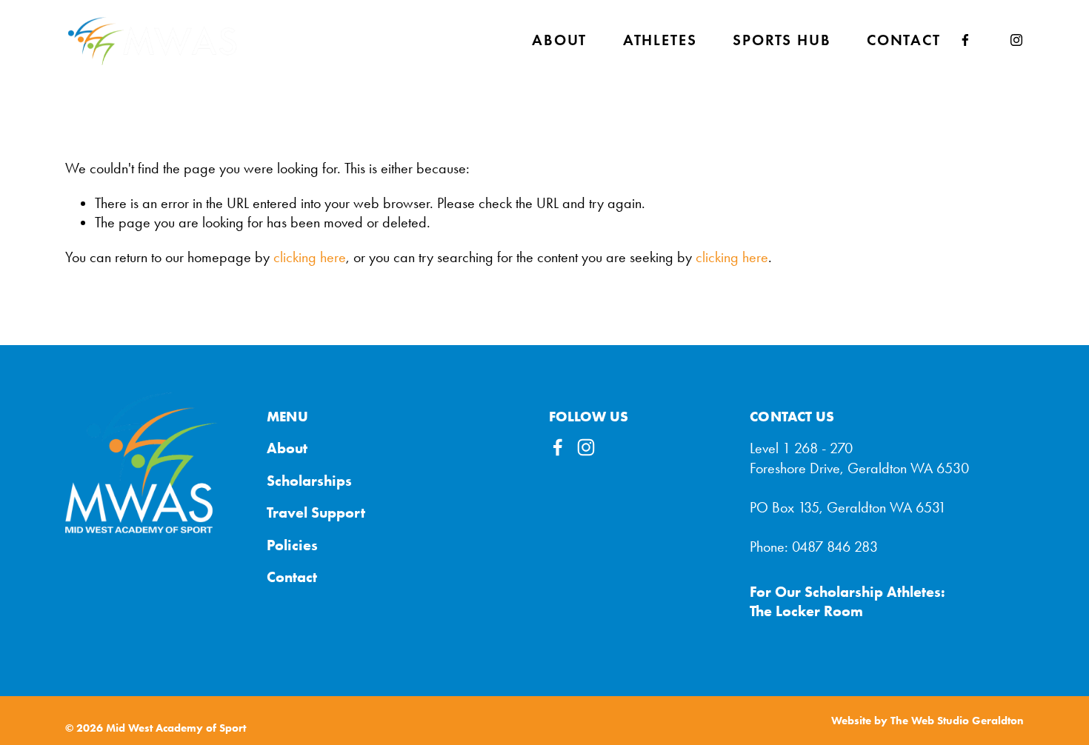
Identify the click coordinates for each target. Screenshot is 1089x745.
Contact (904, 40)
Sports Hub (781, 40)
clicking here (309, 257)
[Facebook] (965, 40)
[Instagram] (1016, 40)
